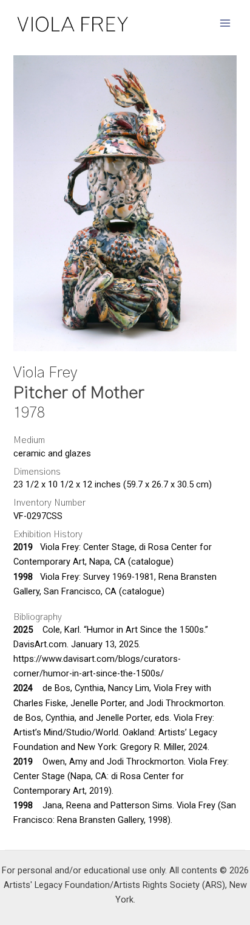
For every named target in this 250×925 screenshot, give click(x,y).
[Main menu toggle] (225, 23)
